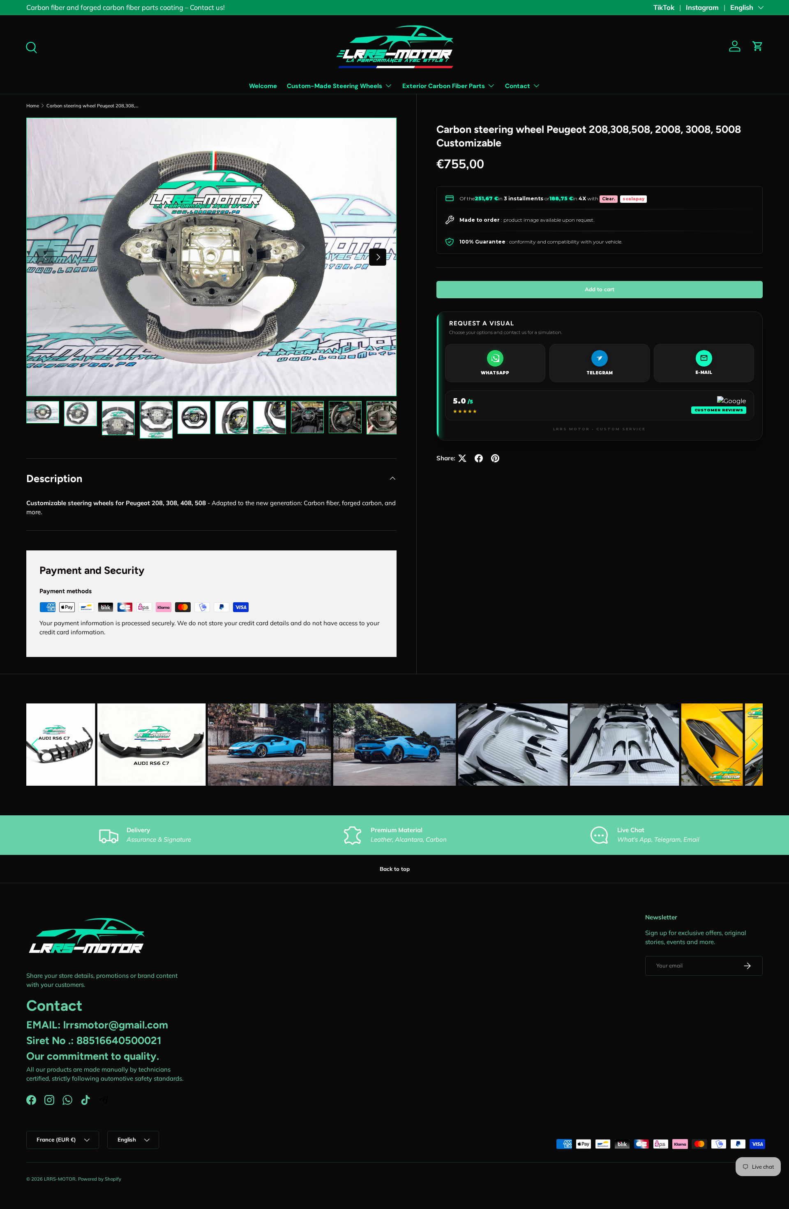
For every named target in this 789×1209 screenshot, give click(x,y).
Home (32, 106)
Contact (517, 86)
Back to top (395, 869)
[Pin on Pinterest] (495, 458)
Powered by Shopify (99, 1179)
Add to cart (599, 288)
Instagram (702, 7)
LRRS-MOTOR (60, 1179)
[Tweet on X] (462, 458)
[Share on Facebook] (479, 458)
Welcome (263, 86)
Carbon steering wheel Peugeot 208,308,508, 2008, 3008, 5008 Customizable (92, 106)
